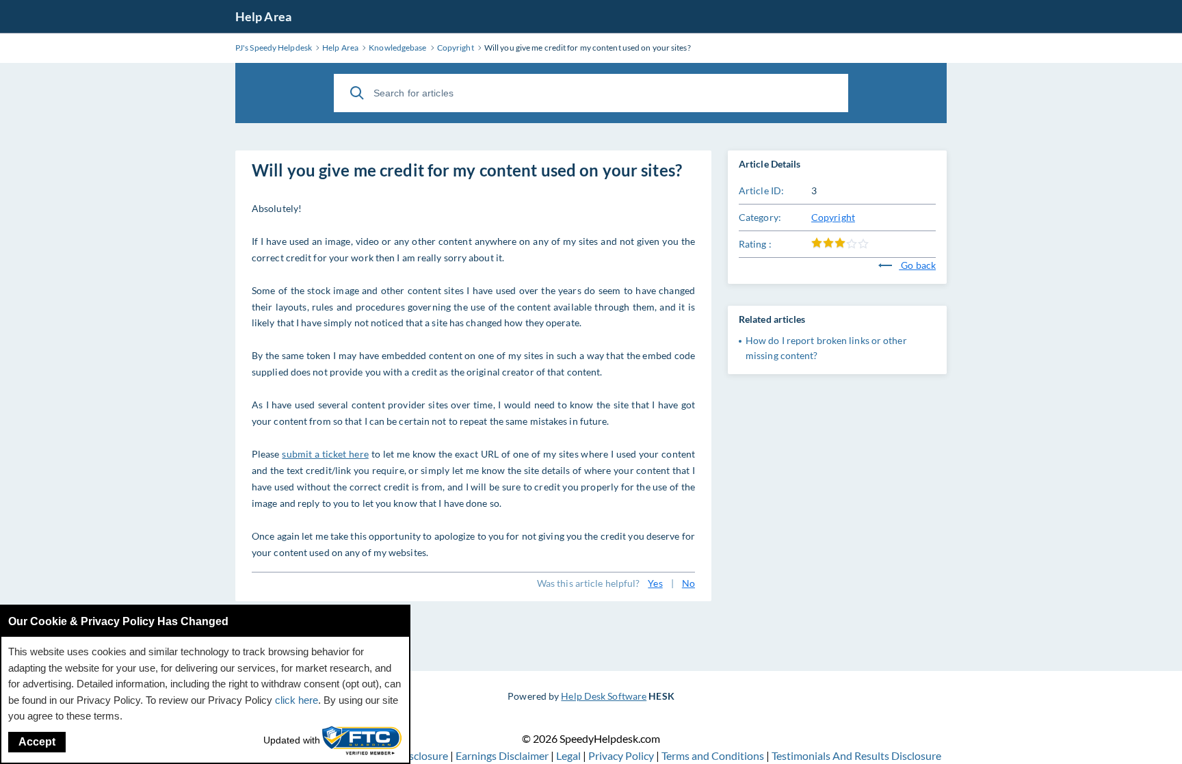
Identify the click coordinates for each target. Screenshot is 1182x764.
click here (296, 700)
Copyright (833, 217)
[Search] (357, 93)
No (688, 583)
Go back (917, 265)
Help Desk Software (603, 696)
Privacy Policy (622, 755)
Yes (655, 583)
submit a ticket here (325, 454)
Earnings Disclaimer (503, 755)
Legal (569, 755)
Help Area (263, 16)
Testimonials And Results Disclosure (856, 755)
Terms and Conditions (713, 755)
